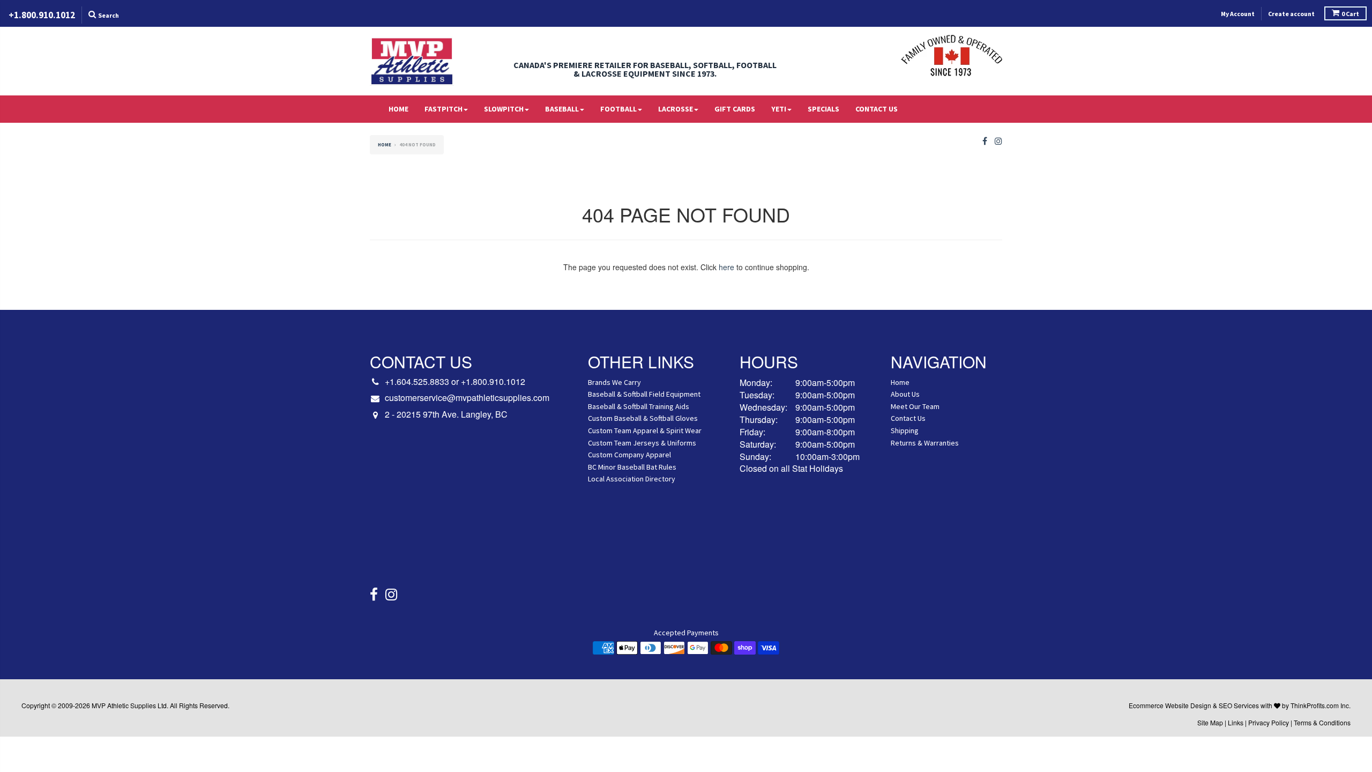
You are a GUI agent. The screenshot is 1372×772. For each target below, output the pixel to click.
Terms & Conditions (1322, 722)
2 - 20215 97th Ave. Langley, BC (446, 414)
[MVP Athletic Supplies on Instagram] (998, 141)
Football (618, 109)
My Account (1238, 14)
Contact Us (876, 109)
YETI (778, 109)
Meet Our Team (915, 406)
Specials (823, 109)
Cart (1350, 14)
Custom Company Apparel (629, 454)
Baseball (562, 109)
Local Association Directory (631, 479)
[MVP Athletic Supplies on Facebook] (984, 141)
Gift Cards (734, 109)
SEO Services (1239, 705)
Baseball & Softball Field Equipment (644, 394)
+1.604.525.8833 (417, 381)
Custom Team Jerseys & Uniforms (642, 443)
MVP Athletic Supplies (124, 705)
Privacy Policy (1268, 722)
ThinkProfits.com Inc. (1321, 705)
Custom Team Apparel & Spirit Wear (645, 430)
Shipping (905, 430)
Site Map (1210, 722)
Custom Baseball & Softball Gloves (643, 418)
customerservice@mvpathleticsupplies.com (467, 398)
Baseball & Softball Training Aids (638, 406)
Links (1235, 722)
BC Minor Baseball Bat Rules (632, 467)
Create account (1291, 14)
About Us (905, 394)
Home (398, 109)
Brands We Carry (614, 382)
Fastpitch (443, 109)
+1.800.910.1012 (493, 381)
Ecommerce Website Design (1170, 705)
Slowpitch (504, 109)
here (726, 267)
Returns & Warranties (925, 443)
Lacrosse (675, 109)
